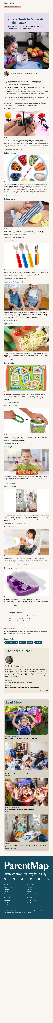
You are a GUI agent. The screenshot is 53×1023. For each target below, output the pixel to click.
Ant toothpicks (8, 149)
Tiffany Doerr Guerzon (11, 740)
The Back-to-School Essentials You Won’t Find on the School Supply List (26, 846)
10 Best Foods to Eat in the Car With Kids (20, 618)
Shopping (11, 16)
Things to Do (8, 680)
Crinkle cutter (7, 237)
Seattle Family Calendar (13, 6)
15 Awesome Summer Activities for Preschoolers (18, 682)
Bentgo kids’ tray (8, 606)
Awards (6, 894)
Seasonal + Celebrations (12, 736)
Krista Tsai (9, 811)
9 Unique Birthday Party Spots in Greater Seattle (19, 809)
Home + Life (22, 642)
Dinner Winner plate (9, 402)
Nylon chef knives (8, 320)
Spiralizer (6, 359)
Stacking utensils (8, 278)
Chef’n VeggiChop (9, 443)
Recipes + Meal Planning (11, 642)
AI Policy (30, 902)
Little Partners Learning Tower (12, 523)
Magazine (7, 900)
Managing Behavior (10, 772)
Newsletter (7, 904)
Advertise (30, 887)
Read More (42, 690)
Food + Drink (38, 642)
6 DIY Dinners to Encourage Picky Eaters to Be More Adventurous (26, 615)
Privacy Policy (31, 900)
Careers (6, 889)
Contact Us (7, 891)
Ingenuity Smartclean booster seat (13, 564)
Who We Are (8, 887)
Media (29, 891)
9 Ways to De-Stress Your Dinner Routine (20, 621)
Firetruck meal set (9, 483)
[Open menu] (48, 3)
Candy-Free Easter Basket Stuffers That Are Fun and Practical (22, 687)
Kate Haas (9, 775)
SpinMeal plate (8, 195)
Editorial (29, 889)
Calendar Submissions (34, 894)
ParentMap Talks (9, 907)
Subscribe (44, 2)
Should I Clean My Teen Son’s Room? (16, 774)
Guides (6, 902)
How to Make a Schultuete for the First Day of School (21, 738)
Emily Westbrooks (17, 73)
